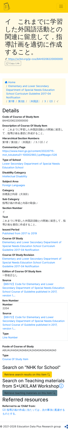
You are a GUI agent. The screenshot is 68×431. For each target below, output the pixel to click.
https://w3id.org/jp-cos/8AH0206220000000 (35, 59)
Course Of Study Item (15, 359)
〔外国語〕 (34, 101)
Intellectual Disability (14, 176)
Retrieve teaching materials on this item (28, 393)
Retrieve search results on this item (25, 374)
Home (11, 82)
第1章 (11, 101)
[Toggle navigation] (61, 6)
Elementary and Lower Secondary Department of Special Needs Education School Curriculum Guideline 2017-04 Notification (31, 246)
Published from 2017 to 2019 (19, 233)
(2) (51, 101)
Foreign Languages (13, 185)
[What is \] (61, 386)
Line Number (10, 337)
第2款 (21, 101)
